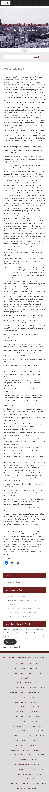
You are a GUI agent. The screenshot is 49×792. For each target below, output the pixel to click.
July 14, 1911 (35, 697)
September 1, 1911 (34, 745)
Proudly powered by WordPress (14, 657)
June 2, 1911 (19, 707)
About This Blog (18, 769)
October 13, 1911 (18, 736)
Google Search (33, 788)
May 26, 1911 (20, 721)
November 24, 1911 (18, 731)
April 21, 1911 (34, 663)
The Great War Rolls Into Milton (21, 617)
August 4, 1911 (26, 678)
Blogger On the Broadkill (24, 24)
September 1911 (36, 750)
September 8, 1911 (27, 760)
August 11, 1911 (18, 673)
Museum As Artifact (33, 779)
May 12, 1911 (19, 716)
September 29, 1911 (36, 755)
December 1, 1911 (17, 687)
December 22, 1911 (17, 692)
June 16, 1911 (33, 702)
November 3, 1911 (36, 731)
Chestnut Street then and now (27, 683)
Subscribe (10, 642)
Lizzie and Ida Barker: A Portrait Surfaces (25, 608)
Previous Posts (38, 784)
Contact (25, 784)
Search (36, 57)
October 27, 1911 (18, 740)
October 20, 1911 (35, 736)
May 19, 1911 (34, 716)
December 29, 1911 (36, 692)
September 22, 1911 (17, 755)
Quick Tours (17, 779)
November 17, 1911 (36, 726)
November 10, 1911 (17, 726)
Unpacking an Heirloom (18, 596)
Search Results (17, 745)
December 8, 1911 (19, 697)
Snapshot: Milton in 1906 (22, 774)
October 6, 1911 (35, 740)
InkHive (25, 660)
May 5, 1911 (34, 721)
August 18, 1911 (35, 673)
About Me (13, 784)
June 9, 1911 (34, 711)
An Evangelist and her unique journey (24, 613)
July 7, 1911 (19, 702)
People (38, 774)
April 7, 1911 (34, 668)
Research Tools (35, 769)
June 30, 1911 (20, 711)
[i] (40, 138)
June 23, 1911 (34, 707)
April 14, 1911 (19, 663)
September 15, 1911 (18, 750)
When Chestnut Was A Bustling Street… (26, 764)
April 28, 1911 (20, 668)
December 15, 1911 (36, 687)
